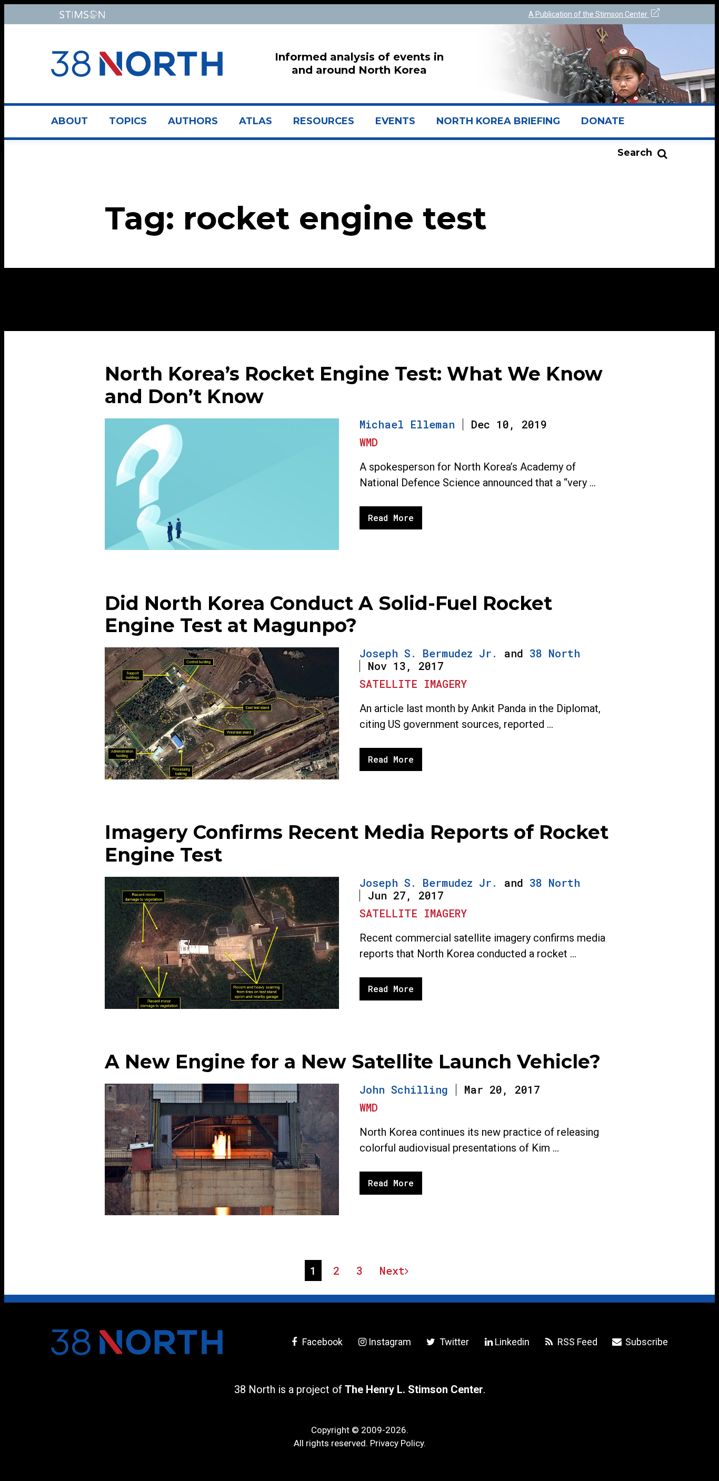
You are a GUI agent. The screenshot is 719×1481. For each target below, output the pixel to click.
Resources (323, 121)
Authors (193, 121)
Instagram (389, 1341)
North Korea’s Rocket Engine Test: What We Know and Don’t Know (354, 385)
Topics (128, 121)
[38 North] (137, 1342)
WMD (368, 442)
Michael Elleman (407, 424)
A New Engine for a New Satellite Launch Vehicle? (353, 1061)
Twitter (452, 1341)
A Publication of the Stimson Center (588, 14)
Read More (391, 517)
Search (634, 152)
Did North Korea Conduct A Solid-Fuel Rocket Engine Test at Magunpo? (328, 614)
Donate (603, 121)
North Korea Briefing (498, 121)
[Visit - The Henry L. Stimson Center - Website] (202, 14)
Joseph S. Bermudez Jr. (428, 653)
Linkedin (512, 1341)
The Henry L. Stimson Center (414, 1389)
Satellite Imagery (413, 684)
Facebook (321, 1341)
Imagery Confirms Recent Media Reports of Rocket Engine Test (356, 843)
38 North (555, 653)
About (74, 125)
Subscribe (645, 1341)
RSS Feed (576, 1341)
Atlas (255, 121)
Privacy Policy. (398, 1443)
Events (395, 121)
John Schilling (403, 1089)
